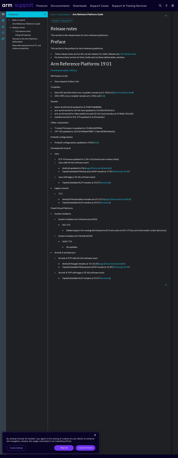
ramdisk (107, 168)
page (88, 168)
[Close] (95, 435)
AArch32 (118, 92)
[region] (51, 443)
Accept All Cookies (85, 448)
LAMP (126, 171)
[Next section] (165, 16)
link (102, 95)
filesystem (97, 168)
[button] (3, 14)
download (105, 182)
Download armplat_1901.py (64, 70)
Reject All (63, 448)
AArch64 (128, 92)
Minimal (117, 171)
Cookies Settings (16, 448)
